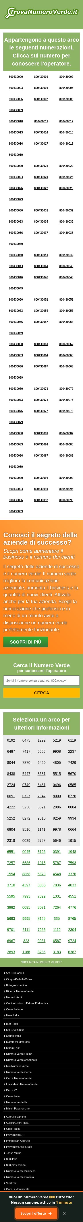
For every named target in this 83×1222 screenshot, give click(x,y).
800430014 (41, 132)
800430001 (41, 76)
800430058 (66, 322)
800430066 (16, 366)
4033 (72, 885)
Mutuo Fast (12, 1048)
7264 (57, 907)
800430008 (66, 99)
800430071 (41, 388)
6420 (42, 763)
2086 (57, 807)
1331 (57, 896)
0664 (72, 829)
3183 (57, 952)
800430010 (16, 121)
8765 (72, 919)
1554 (11, 874)
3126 (42, 852)
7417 (26, 751)
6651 (11, 796)
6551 (11, 852)
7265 (42, 930)
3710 (11, 885)
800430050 (16, 299)
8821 (42, 807)
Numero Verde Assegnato (21, 1060)
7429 (72, 763)
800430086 (16, 455)
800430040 (16, 255)
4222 (11, 807)
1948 (72, 852)
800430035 (66, 221)
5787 (57, 863)
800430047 (41, 277)
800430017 (41, 143)
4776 (72, 907)
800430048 (66, 277)
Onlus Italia (13, 1096)
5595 (11, 896)
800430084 (41, 444)
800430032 (66, 210)
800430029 (16, 199)
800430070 (16, 388)
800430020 (16, 166)
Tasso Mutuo (13, 1153)
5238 (26, 807)
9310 (42, 818)
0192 (11, 740)
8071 (42, 907)
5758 (42, 841)
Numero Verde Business (20, 1171)
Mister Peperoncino (18, 1108)
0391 (57, 852)
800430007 (41, 99)
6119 (72, 740)
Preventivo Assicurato (19, 1146)
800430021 (41, 166)
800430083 (16, 444)
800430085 (66, 444)
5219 (57, 740)
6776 (72, 796)
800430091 (41, 478)
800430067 (41, 366)
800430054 (41, 310)
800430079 (16, 422)
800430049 (16, 288)
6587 (57, 941)
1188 (26, 952)
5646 (57, 841)
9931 (42, 941)
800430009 (16, 110)
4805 (57, 763)
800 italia (11, 1159)
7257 (11, 863)
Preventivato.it (14, 1134)
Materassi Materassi (18, 1042)
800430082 (66, 433)
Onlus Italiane (14, 1009)
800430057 (41, 322)
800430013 (16, 132)
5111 (26, 930)
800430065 (66, 355)
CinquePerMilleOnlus (19, 979)
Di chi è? (11, 1090)
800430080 (16, 433)
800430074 (41, 400)
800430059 (16, 333)
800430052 (66, 299)
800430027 (41, 188)
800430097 (41, 500)
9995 (26, 919)
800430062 (66, 344)
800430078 (66, 411)
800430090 (16, 478)
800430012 (66, 121)
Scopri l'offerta (36, 1213)
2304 (72, 930)
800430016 (16, 143)
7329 (42, 896)
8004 (72, 807)
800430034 (41, 221)
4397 (26, 885)
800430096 (16, 500)
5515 (57, 774)
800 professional (16, 1165)
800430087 (41, 455)
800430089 (16, 466)
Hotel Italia (12, 1015)
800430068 (66, 366)
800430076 (16, 411)
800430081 (41, 433)
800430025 (66, 177)
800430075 (66, 400)
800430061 (41, 344)
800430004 (41, 88)
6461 (42, 785)
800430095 (66, 489)
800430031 (41, 210)
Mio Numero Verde (17, 1066)
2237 (72, 751)
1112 (57, 930)
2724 (11, 785)
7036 (57, 885)
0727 (26, 796)
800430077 (41, 411)
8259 (57, 818)
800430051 (41, 299)
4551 (72, 896)
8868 (26, 874)
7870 (26, 763)
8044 (11, 763)
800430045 (66, 266)
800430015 (66, 132)
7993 (26, 896)
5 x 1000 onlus (15, 973)
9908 (57, 751)
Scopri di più (25, 642)
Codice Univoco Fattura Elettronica (27, 1003)
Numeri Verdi (14, 997)
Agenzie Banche (16, 1116)
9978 (57, 829)
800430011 (41, 121)
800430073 (16, 400)
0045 (26, 852)
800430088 (66, 455)
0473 (26, 740)
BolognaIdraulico (16, 985)
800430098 (66, 500)
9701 (11, 930)
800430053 (16, 310)
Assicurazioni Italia (17, 1122)
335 (57, 919)
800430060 (16, 344)
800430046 (16, 277)
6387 (72, 952)
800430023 (16, 177)
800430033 (16, 221)
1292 (42, 740)
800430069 (16, 377)
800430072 (66, 388)
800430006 (16, 99)
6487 (11, 751)
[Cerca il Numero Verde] (41, 13)
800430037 (41, 232)
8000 (57, 796)
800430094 (41, 489)
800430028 (66, 188)
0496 (57, 785)
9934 (72, 818)
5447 (26, 774)
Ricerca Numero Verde (20, 991)
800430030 (16, 210)
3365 (42, 885)
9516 (26, 829)
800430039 (16, 244)
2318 (11, 841)
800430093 (16, 489)
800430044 (41, 266)
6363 (42, 751)
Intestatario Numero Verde (22, 1084)
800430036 (16, 232)
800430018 (66, 143)
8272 (26, 818)
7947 (42, 796)
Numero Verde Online (19, 1054)
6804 (11, 829)
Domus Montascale (17, 1189)
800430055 (66, 310)
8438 (11, 774)
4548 (57, 874)
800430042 (66, 255)
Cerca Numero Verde (19, 1078)
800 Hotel (12, 1023)
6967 (11, 941)
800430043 (16, 266)
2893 (11, 952)
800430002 (66, 76)
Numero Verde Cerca (19, 1072)
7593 (72, 863)
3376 (72, 874)
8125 (42, 919)
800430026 (16, 188)
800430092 (66, 478)
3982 (11, 907)
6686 (26, 863)
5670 (72, 774)
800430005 (66, 88)
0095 (26, 907)
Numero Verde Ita (16, 1102)
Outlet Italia (13, 1128)
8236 (42, 952)
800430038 (66, 232)
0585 (72, 785)
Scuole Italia (13, 1035)
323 (26, 941)
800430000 (16, 76)
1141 (41, 829)
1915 (72, 841)
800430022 (66, 166)
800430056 (16, 322)
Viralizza (11, 1183)
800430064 (41, 355)
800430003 (16, 88)
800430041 (41, 255)
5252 (11, 818)
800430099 (16, 511)
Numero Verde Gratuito (20, 1177)
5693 (11, 919)
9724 (72, 941)
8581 (42, 774)
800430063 (16, 355)
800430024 (41, 177)
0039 (26, 841)
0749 (26, 785)
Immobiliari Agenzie (18, 1140)
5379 (42, 874)
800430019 (16, 154)
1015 (42, 863)
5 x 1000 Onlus (15, 1029)
